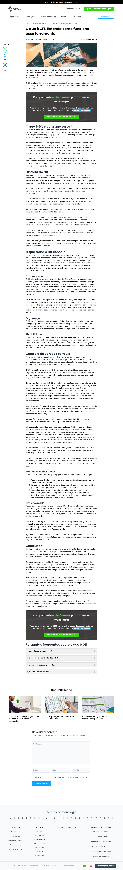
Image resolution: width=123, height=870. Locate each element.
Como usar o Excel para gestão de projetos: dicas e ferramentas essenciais (24, 718)
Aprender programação (105, 866)
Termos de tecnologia (49, 17)
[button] (5, 49)
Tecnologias (30, 17)
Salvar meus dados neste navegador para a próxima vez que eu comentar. (62, 777)
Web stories (76, 17)
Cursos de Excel (73, 9)
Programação (14, 17)
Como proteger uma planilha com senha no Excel (60, 717)
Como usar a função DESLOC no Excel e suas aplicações (96, 717)
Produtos (64, 17)
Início (27, 23)
